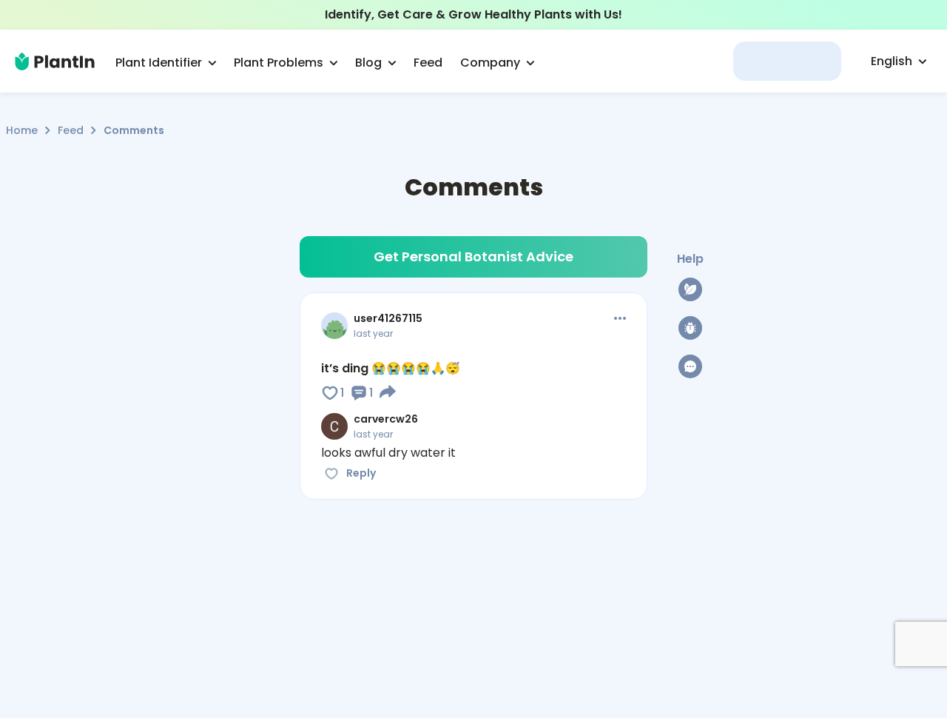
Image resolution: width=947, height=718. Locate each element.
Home (22, 130)
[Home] (55, 61)
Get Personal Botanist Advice (473, 256)
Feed (71, 130)
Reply (361, 473)
